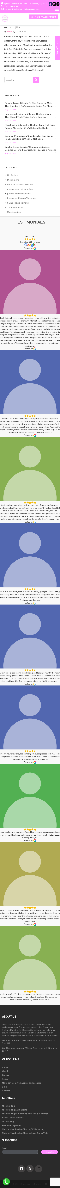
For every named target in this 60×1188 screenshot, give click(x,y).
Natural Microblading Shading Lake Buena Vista (25, 1133)
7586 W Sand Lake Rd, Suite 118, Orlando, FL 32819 (25, 4)
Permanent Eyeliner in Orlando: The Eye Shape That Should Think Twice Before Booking (28, 115)
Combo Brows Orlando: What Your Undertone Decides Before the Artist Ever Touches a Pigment (30, 148)
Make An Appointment (45, 17)
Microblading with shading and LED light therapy (25, 1114)
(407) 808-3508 (11, 7)
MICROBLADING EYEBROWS (20, 184)
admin (9, 32)
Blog (4, 1087)
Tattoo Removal (15, 207)
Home (5, 1067)
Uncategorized (14, 212)
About (5, 1071)
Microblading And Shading (14, 1110)
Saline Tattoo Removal (18, 203)
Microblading (13, 180)
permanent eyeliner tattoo (20, 189)
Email (4, 1148)
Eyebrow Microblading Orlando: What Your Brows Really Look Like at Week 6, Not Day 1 (29, 137)
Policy (5, 1079)
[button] (36, 80)
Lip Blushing (12, 175)
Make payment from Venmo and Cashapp (21, 1083)
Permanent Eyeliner (11, 1125)
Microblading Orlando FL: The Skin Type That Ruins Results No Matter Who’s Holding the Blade (30, 126)
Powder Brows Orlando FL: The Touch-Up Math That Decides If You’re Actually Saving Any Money (29, 104)
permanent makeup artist (19, 194)
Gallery (5, 1075)
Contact (6, 1091)
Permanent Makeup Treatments (22, 198)
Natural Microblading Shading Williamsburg (23, 1129)
